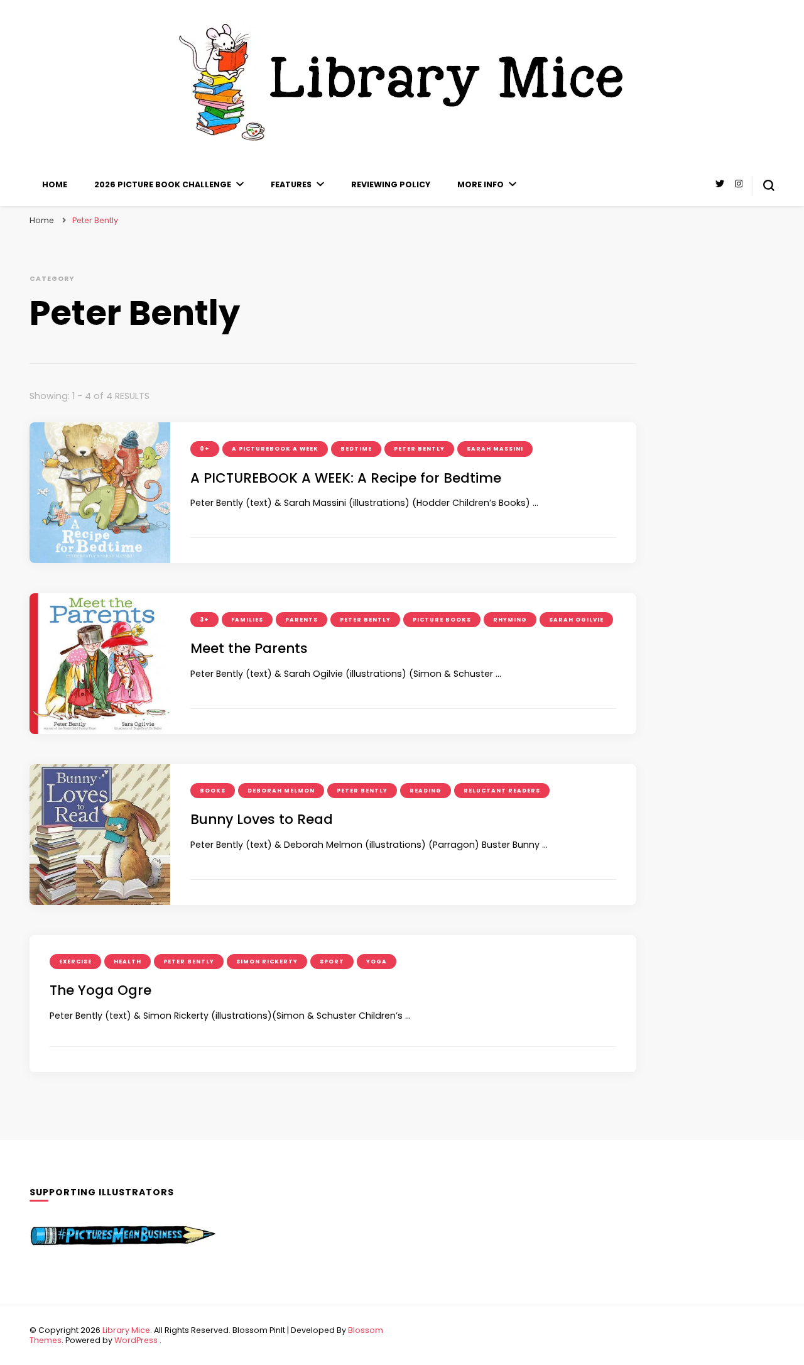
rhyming (510, 619)
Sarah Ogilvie (576, 619)
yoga (376, 961)
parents (301, 619)
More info (480, 184)
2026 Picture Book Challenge (162, 184)
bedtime (356, 448)
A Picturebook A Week (275, 448)
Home (54, 184)
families (247, 619)
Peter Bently (419, 448)
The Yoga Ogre (100, 990)
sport (332, 961)
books (212, 790)
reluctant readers (502, 790)
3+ (204, 619)
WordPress (136, 1340)
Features (291, 184)
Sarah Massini (495, 448)
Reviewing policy (390, 184)
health (127, 961)
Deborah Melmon (281, 790)
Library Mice (126, 1330)
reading (426, 790)
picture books (442, 619)
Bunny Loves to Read (261, 819)
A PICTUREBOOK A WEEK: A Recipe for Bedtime (345, 478)
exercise (75, 961)
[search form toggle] (768, 185)
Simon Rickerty (267, 961)
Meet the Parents (249, 648)
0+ (205, 448)
